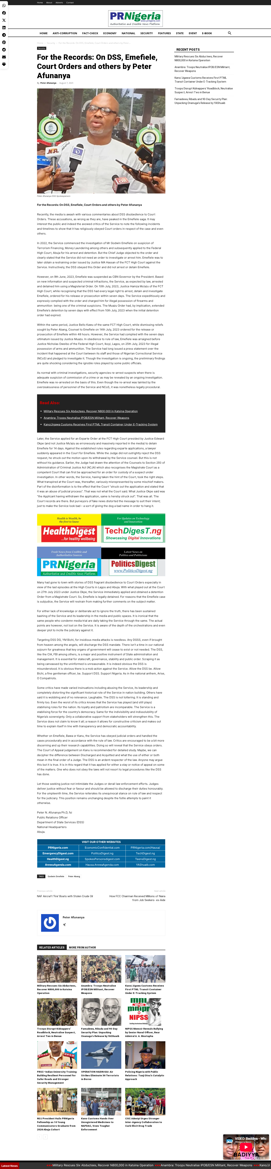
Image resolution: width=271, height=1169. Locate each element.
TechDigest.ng (145, 853)
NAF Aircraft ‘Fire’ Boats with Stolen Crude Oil (65, 896)
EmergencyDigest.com (58, 853)
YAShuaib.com (145, 864)
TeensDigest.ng (145, 859)
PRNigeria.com (58, 847)
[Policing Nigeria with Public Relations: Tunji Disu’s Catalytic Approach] (145, 1055)
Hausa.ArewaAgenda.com (102, 864)
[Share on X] (4, 20)
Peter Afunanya (48, 82)
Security (146, 33)
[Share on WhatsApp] (4, 5)
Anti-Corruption (65, 33)
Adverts (59, 2)
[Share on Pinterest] (4, 42)
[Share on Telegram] (4, 35)
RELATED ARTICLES (52, 947)
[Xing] (66, 925)
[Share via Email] (4, 57)
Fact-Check (90, 33)
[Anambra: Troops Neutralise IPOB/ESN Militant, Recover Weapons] (101, 969)
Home (40, 2)
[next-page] (45, 1137)
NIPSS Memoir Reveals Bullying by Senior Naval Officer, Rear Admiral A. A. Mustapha (144, 1032)
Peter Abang (74, 876)
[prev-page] (39, 1137)
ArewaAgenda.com (58, 864)
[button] (229, 33)
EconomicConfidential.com (102, 847)
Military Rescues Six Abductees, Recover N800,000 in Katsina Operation (91, 411)
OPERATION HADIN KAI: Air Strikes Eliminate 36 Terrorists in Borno (100, 1075)
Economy (110, 33)
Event (193, 33)
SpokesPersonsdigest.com (102, 859)
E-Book (207, 33)
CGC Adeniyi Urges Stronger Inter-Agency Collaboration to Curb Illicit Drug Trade (143, 1122)
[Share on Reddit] (4, 50)
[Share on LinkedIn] (4, 28)
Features (164, 33)
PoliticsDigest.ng (102, 853)
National (128, 33)
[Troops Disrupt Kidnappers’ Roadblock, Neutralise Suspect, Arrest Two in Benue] (57, 1012)
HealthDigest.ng (58, 859)
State (180, 33)
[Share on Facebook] (4, 13)
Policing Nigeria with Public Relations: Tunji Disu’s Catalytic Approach (144, 1075)
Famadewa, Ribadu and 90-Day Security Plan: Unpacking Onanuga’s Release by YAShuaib (100, 1032)
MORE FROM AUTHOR (82, 947)
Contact (70, 2)
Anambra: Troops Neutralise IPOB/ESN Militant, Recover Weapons (86, 418)
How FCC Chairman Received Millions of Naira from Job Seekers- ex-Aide (137, 898)
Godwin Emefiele (56, 876)
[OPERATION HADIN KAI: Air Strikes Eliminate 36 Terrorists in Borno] (101, 1055)
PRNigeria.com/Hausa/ (145, 847)
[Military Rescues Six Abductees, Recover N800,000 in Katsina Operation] (57, 969)
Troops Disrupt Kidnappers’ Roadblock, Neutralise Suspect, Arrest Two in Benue (56, 1032)
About (49, 2)
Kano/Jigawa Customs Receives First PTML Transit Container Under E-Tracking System (101, 424)
